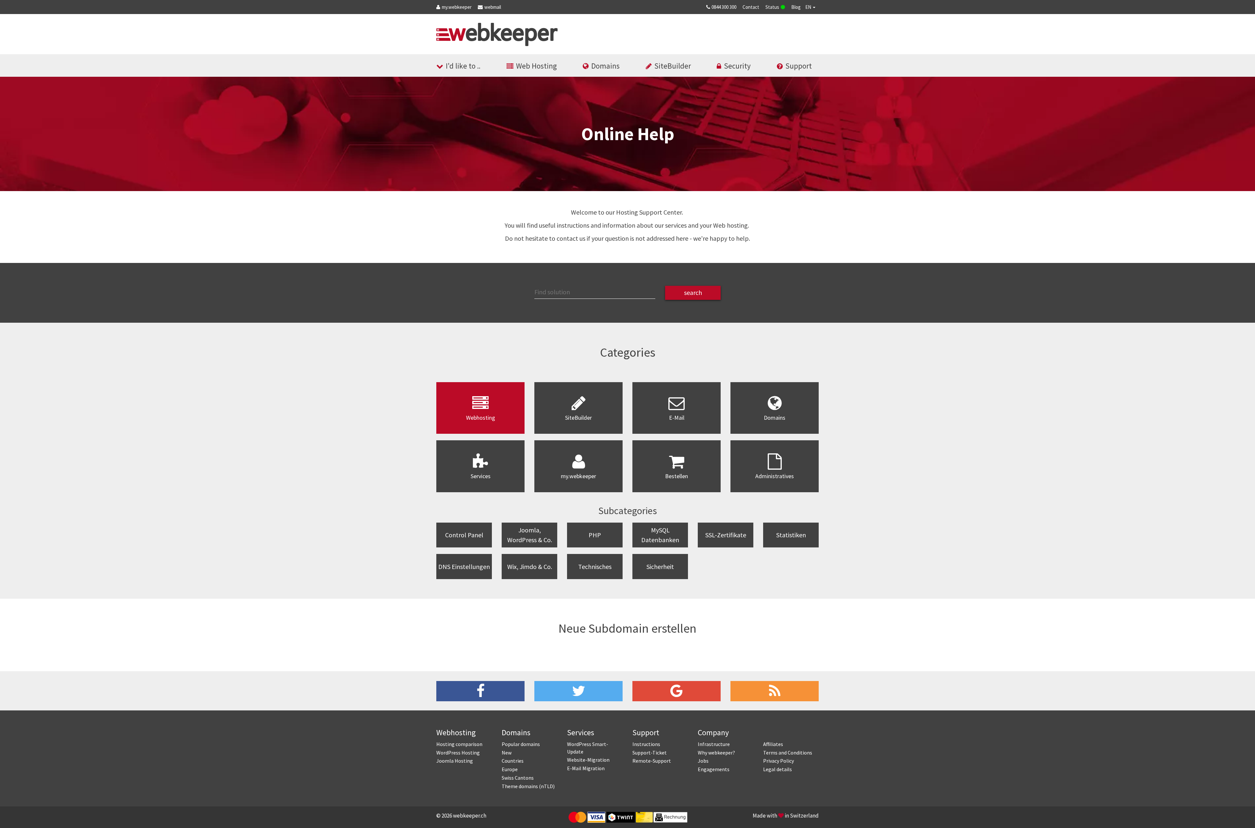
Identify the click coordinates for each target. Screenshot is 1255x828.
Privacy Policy (778, 760)
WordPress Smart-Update (587, 748)
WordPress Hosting (458, 752)
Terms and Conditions (787, 752)
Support (798, 66)
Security (737, 66)
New (506, 752)
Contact (751, 7)
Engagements (713, 769)
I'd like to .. (463, 66)
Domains (605, 66)
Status (772, 7)
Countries (513, 760)
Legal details (777, 769)
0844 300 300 (723, 7)
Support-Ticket (649, 752)
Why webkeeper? (716, 752)
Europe (510, 769)
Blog (796, 7)
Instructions (646, 744)
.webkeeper (457, 7)
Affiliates (773, 744)
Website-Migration (588, 759)
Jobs (703, 760)
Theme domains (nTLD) (528, 786)
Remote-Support (651, 760)
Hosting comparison (459, 744)
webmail (492, 7)
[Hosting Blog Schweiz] (774, 691)
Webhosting (456, 732)
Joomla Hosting (454, 760)
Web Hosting (536, 66)
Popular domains (521, 744)
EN (808, 7)
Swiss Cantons (518, 777)
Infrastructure (714, 744)
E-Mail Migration (586, 768)
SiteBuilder (672, 66)
